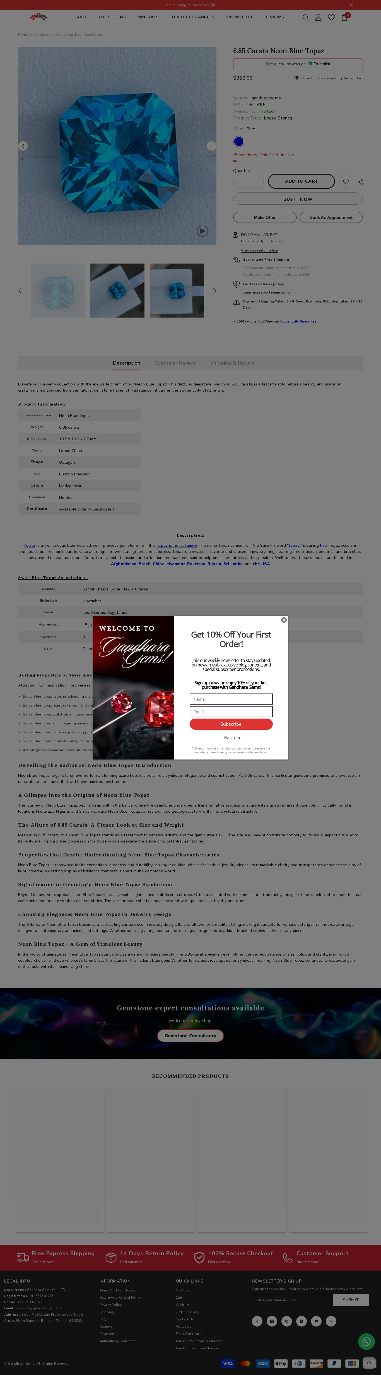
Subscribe (231, 724)
